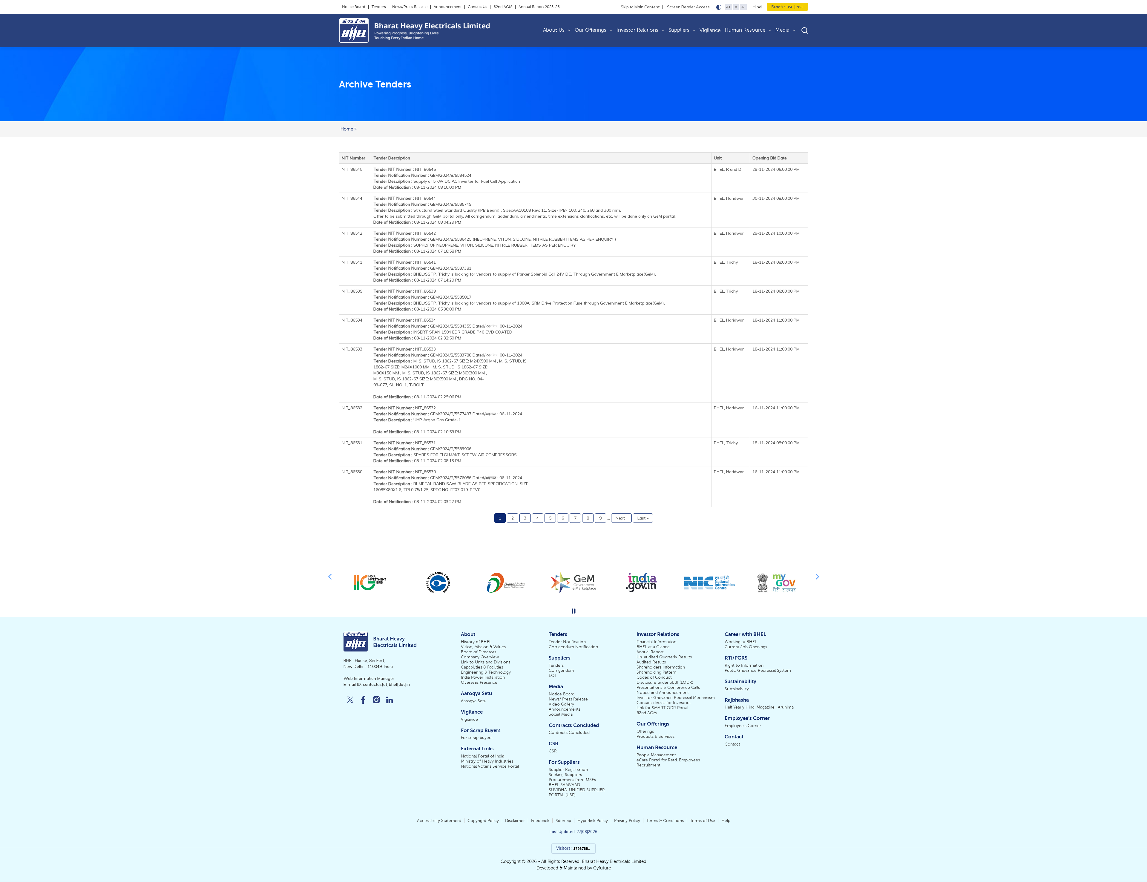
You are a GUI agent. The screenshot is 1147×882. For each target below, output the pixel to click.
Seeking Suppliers (565, 774)
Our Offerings (590, 30)
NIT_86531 (404, 442)
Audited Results (651, 662)
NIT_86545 (404, 169)
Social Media (561, 714)
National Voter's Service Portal (490, 766)
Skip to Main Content (640, 7)
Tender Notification (567, 642)
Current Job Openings (746, 647)
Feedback (540, 820)
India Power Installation (483, 677)
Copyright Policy (483, 820)
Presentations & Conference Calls (668, 687)
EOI (552, 675)
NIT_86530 (404, 471)
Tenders (379, 7)
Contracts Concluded (569, 732)
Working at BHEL (741, 642)
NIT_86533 (404, 349)
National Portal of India (482, 756)
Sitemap (563, 820)
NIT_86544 (404, 198)
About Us (554, 30)
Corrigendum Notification (573, 647)
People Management (656, 755)
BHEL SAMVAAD (564, 785)
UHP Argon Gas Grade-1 (437, 419)
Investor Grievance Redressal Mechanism (676, 697)
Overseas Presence (479, 682)
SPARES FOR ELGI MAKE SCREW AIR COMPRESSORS (465, 454)
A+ (728, 7)
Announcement (447, 7)
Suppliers (678, 30)
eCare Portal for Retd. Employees (668, 760)
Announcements (564, 709)
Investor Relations (637, 30)
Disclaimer (515, 820)
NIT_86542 (404, 233)
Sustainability (737, 689)
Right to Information (744, 665)
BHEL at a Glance (653, 647)
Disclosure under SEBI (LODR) (665, 682)
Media (782, 30)
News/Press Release (409, 7)
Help (725, 820)
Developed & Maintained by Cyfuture (573, 868)
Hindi (757, 6)
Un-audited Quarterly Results (664, 657)
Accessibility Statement (439, 820)
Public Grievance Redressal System (758, 670)
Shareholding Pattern (656, 672)
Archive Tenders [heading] (375, 84)
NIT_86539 (404, 291)
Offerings (645, 731)
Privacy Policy (627, 820)
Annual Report (650, 652)
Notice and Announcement (663, 692)
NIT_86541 (404, 262)
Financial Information (656, 642)
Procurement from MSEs (572, 779)
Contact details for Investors (663, 702)
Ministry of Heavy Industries (487, 761)
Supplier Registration (568, 769)
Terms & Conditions (665, 820)
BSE (789, 7)
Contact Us (477, 7)
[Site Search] (804, 30)
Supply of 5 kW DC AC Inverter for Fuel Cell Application (466, 181)
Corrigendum (561, 670)
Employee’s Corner (743, 725)
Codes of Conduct (654, 677)
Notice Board (353, 7)
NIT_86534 (404, 320)
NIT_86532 (404, 408)
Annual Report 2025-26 (539, 7)
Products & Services (655, 736)
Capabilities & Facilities (482, 667)
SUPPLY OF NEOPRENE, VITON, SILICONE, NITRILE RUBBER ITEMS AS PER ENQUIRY (494, 245)
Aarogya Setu (473, 701)
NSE (799, 7)
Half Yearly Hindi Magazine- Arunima (759, 707)
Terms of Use (702, 820)
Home (347, 129)
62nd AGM (502, 7)
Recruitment (648, 765)
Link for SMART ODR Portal (662, 708)
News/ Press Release (568, 699)
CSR (553, 751)
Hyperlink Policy (592, 820)
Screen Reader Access (688, 7)
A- (743, 7)
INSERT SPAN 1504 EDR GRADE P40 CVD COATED (462, 332)
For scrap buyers (476, 737)
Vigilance (710, 30)
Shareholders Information (661, 667)
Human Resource (745, 30)
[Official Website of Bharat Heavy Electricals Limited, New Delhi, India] (434, 30)
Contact (732, 744)
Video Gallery (561, 704)
